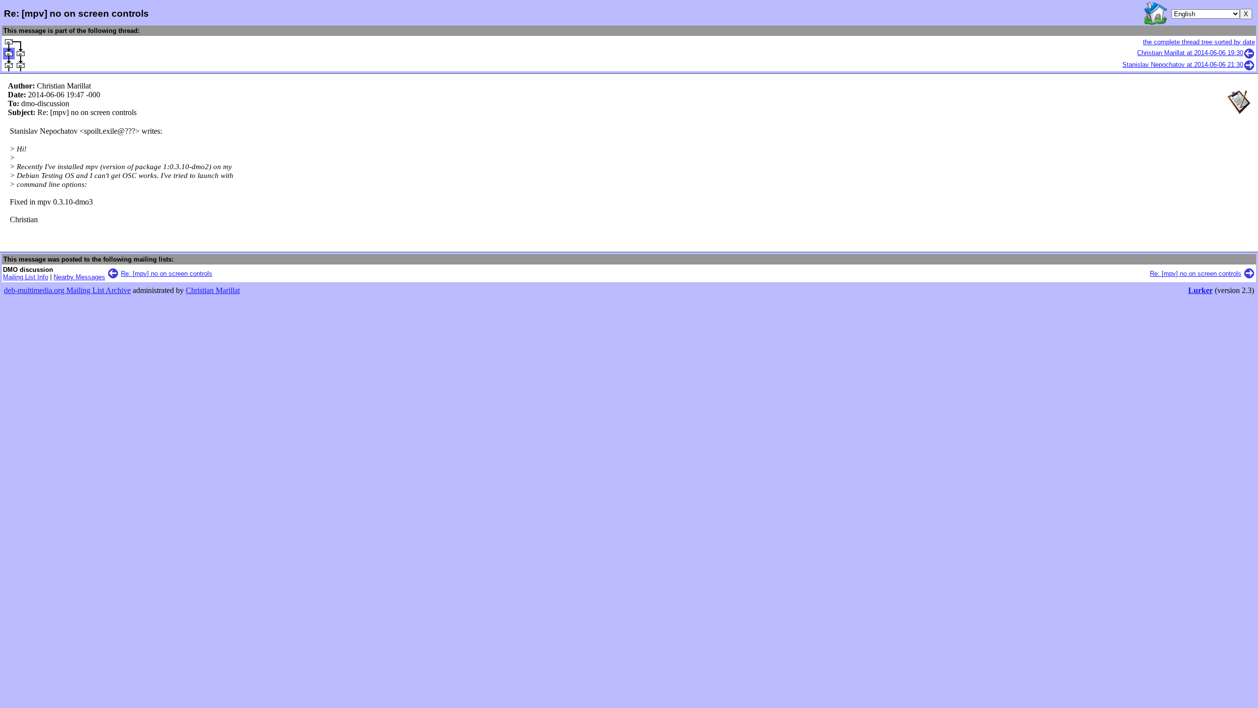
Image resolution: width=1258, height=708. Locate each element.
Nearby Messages (79, 277)
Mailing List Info (25, 277)
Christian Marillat (213, 290)
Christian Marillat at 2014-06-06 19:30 (1190, 53)
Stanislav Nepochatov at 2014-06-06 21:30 (1182, 64)
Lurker (1200, 290)
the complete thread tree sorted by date (1199, 42)
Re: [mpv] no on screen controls (166, 273)
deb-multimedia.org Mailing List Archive (67, 290)
